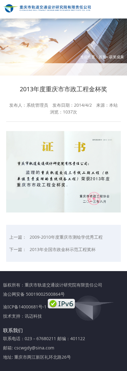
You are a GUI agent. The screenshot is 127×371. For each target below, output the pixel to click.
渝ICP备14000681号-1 (25, 307)
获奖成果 (116, 57)
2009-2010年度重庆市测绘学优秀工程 (66, 237)
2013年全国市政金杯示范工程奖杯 (63, 249)
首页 (102, 57)
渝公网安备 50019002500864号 (34, 294)
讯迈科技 (33, 316)
